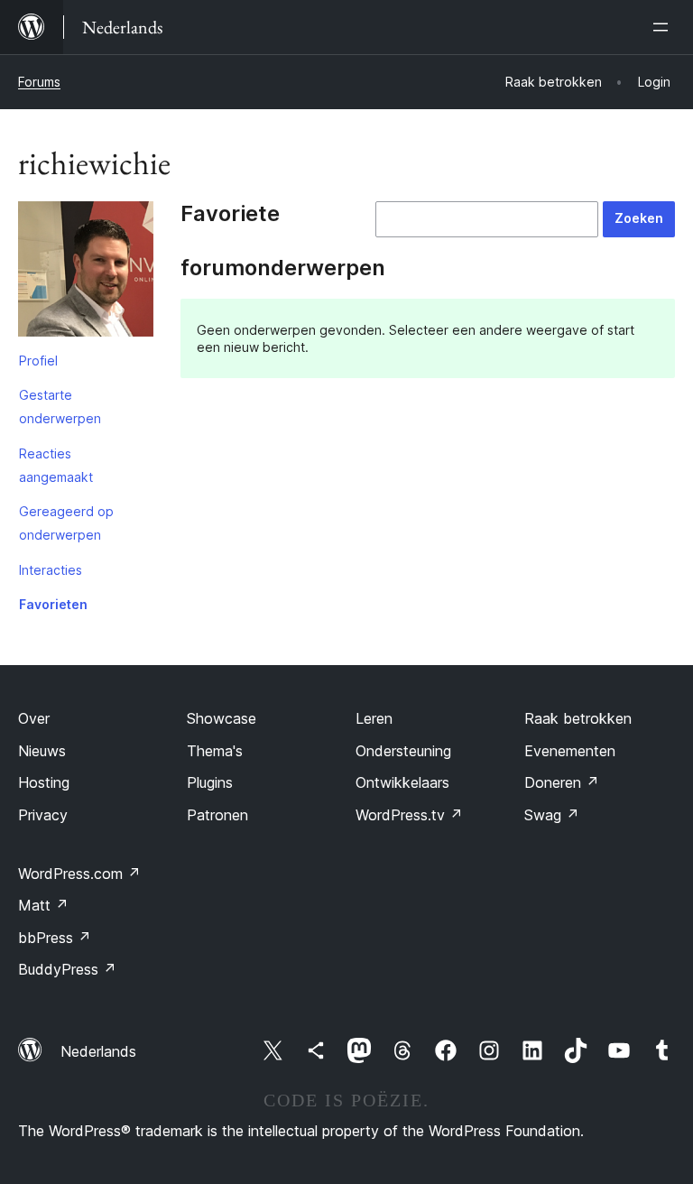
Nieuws (42, 751)
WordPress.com (79, 874)
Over (34, 718)
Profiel (38, 360)
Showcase (221, 718)
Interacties (50, 570)
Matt (43, 905)
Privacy (43, 815)
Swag (551, 815)
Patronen (217, 815)
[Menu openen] (664, 27)
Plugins (210, 782)
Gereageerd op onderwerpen (66, 523)
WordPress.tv (409, 815)
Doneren (561, 782)
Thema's (215, 751)
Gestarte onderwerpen (60, 406)
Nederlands (98, 1051)
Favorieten (53, 604)
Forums (39, 81)
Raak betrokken (578, 718)
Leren (374, 718)
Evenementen (569, 751)
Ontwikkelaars (402, 782)
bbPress (54, 938)
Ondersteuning (403, 751)
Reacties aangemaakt (56, 465)
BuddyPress (67, 969)
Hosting (43, 782)
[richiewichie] (85, 272)
